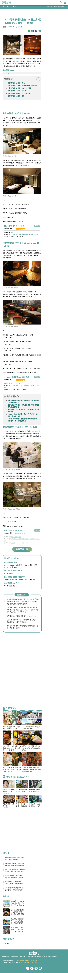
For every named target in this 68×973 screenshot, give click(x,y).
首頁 (2, 7)
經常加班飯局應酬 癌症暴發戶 (16, 616)
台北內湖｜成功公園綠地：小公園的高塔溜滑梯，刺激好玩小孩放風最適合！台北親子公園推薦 (34, 805)
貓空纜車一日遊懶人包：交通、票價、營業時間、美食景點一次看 (21, 791)
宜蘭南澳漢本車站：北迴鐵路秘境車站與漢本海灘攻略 (14, 858)
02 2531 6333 (16, 232)
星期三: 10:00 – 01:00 (19, 389)
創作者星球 (14, 956)
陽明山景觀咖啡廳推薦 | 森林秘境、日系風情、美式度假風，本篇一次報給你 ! (22, 621)
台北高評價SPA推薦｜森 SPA (17, 83)
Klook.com (6, 73)
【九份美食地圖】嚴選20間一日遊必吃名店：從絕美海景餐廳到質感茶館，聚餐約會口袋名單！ (15, 889)
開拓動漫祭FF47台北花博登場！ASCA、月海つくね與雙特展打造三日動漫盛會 (14, 883)
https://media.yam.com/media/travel (27, 960)
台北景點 (14, 7)
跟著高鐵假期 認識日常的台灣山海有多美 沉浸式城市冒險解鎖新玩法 (14, 864)
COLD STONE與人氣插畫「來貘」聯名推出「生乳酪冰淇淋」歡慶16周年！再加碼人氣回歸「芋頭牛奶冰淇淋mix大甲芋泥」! (23, 610)
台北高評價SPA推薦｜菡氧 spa (17, 96)
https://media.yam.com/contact (28, 962)
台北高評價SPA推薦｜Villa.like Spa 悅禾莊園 (22, 85)
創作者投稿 (5, 956)
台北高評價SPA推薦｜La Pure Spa (19, 93)
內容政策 (22, 956)
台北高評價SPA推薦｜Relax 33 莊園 (19, 88)
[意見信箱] (36, 968)
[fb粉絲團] (27, 968)
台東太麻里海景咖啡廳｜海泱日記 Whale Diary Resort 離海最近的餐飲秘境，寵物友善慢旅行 (15, 871)
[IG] (32, 968)
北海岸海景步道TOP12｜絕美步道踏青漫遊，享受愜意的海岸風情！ (22, 627)
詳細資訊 (37, 226)
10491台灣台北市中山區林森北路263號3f (24, 234)
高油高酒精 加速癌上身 (8, 805)
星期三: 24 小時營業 (18, 236)
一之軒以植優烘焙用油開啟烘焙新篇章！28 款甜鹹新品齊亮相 (14, 876)
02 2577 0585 (16, 383)
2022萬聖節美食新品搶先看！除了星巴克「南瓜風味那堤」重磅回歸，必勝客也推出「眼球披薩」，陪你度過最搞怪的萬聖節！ (23, 602)
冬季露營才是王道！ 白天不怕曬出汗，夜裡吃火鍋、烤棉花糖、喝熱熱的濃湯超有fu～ (35, 791)
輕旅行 (6, 2)
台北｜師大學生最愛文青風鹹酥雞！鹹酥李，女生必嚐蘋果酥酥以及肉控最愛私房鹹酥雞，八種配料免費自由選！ (21, 805)
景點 (7, 7)
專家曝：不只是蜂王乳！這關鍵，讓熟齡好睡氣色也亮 (8, 791)
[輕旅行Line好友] (40, 968)
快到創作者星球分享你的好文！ (56, 7)
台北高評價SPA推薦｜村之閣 (17, 91)
